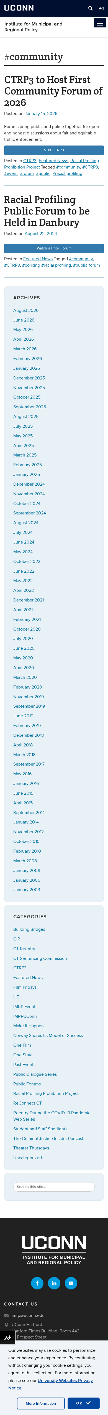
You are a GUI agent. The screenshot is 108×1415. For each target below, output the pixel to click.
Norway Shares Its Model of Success (48, 1035)
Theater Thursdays (31, 1148)
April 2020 (23, 667)
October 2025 (26, 397)
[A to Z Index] (101, 8)
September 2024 (29, 513)
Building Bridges (29, 929)
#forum (27, 173)
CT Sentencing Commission (40, 958)
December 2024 (29, 484)
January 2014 (26, 822)
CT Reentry (24, 949)
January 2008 (26, 870)
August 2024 (25, 523)
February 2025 (27, 465)
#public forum (86, 265)
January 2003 (26, 890)
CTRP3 (30, 161)
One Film (22, 1045)
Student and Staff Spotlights (40, 1129)
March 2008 (25, 861)
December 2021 (28, 600)
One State (23, 1055)
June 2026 (23, 320)
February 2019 (27, 725)
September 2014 (29, 812)
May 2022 (23, 580)
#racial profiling (67, 173)
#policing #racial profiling (46, 265)
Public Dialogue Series (35, 1074)
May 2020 (23, 658)
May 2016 (22, 774)
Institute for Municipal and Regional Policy (33, 27)
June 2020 (24, 648)
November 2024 (29, 494)
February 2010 (27, 851)
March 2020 (25, 677)
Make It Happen (28, 1026)
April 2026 (23, 339)
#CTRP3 (90, 167)
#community (68, 167)
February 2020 (27, 687)
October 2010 (26, 841)
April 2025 (23, 445)
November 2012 (28, 832)
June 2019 (23, 716)
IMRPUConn (25, 1016)
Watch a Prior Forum (54, 248)
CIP (16, 939)
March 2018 (24, 755)
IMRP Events (25, 1006)
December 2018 (28, 735)
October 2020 (27, 629)
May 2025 (23, 436)
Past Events (24, 1064)
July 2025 (23, 426)
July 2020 (23, 638)
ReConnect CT (27, 1103)
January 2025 (26, 474)
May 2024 (23, 552)
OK (80, 1403)
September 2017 (29, 764)
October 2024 (26, 503)
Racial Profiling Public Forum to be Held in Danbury (47, 211)
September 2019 (29, 706)
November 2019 (28, 697)
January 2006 (26, 880)
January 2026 (26, 368)
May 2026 (23, 329)
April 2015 (23, 803)
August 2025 (25, 416)
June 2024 (23, 542)
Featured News (53, 161)
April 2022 (23, 590)
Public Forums (27, 1084)
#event (11, 173)
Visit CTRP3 (54, 150)
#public (43, 173)
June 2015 (23, 793)
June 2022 (23, 571)
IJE (16, 997)
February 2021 (27, 619)
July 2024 (23, 532)
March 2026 (25, 349)
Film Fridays (25, 987)
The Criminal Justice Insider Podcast (48, 1138)
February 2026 (27, 358)
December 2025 (29, 378)
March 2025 (25, 455)
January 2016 (26, 783)
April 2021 (23, 610)
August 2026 (25, 310)
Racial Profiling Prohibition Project (46, 1093)
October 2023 (26, 561)
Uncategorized (27, 1158)
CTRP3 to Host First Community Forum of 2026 (53, 91)
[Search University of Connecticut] (90, 8)
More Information (41, 1403)
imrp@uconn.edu (28, 1315)
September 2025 (29, 407)
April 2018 (23, 745)
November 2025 (29, 388)
